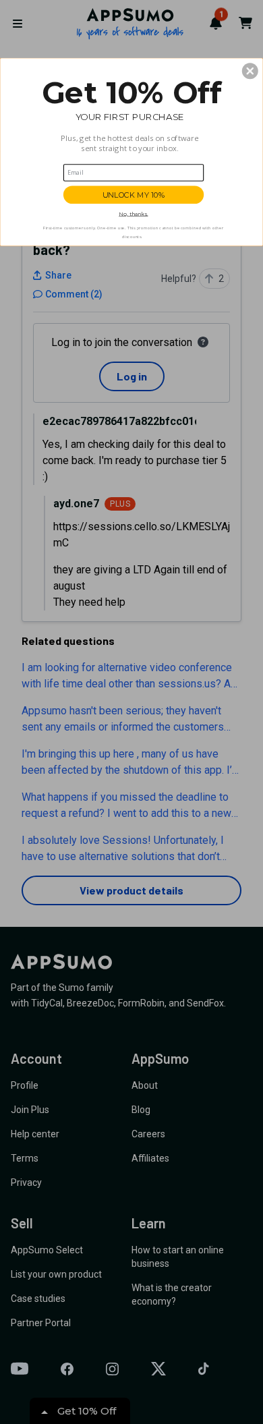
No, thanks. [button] (133, 213)
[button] (250, 71)
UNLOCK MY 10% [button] (134, 194)
